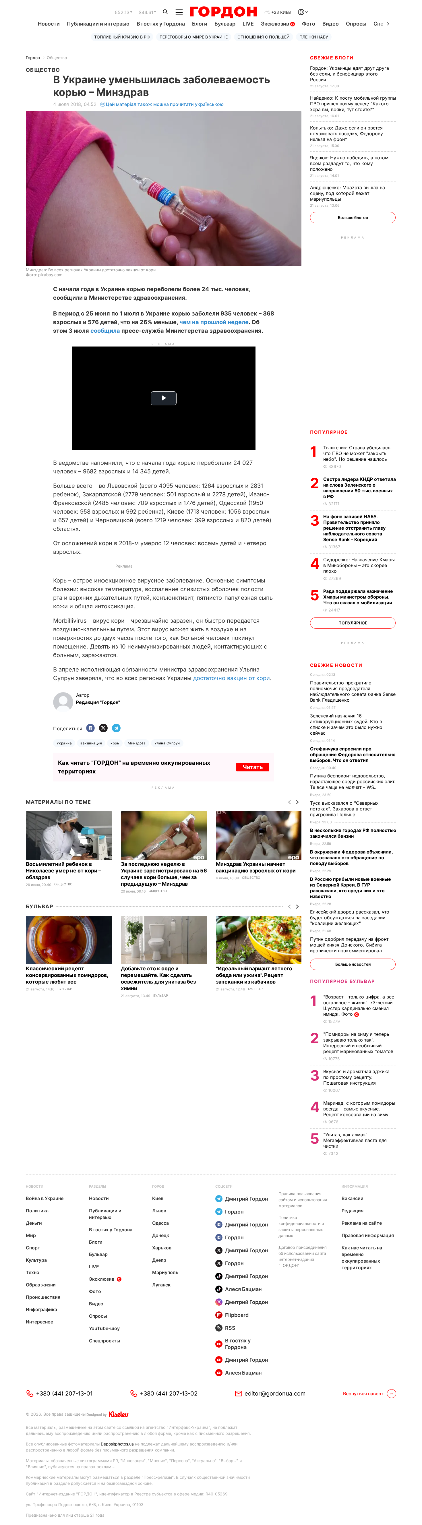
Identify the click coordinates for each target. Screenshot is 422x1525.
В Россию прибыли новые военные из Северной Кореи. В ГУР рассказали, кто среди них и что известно (350, 887)
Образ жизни (41, 1285)
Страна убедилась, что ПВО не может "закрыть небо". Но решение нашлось (357, 453)
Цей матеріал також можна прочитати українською (165, 104)
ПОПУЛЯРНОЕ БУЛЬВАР (342, 981)
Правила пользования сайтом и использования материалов (302, 1199)
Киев (157, 1198)
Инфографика (41, 1309)
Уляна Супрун (167, 743)
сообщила (105, 330)
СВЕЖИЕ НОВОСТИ (336, 665)
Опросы (356, 24)
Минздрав (137, 743)
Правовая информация (368, 1235)
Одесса (160, 1223)
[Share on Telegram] (116, 728)
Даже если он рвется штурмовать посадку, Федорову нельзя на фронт (346, 133)
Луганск (161, 1285)
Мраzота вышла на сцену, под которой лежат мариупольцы (347, 193)
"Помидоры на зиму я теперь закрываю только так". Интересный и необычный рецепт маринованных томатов (359, 1042)
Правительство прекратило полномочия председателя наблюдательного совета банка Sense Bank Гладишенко (353, 691)
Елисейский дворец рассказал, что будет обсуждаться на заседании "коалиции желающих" (349, 917)
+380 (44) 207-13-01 (64, 1393)
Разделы (97, 1186)
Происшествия (43, 1297)
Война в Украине (44, 1198)
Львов (159, 1211)
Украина (64, 743)
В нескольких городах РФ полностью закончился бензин (353, 833)
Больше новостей (353, 964)
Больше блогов (353, 217)
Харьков (161, 1248)
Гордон (33, 57)
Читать (253, 767)
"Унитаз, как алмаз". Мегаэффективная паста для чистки (355, 1140)
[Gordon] (223, 12)
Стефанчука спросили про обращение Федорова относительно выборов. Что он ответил (353, 754)
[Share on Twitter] (103, 728)
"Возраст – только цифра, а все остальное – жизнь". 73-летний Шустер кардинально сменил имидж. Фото (358, 1005)
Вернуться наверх (363, 1393)
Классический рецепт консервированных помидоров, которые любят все (67, 975)
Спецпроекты (104, 1341)
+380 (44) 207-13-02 (169, 1393)
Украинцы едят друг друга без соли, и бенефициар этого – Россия (349, 73)
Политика (37, 1211)
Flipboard (237, 1315)
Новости (49, 24)
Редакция (352, 1211)
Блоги (199, 24)
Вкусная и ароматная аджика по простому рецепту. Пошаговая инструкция (356, 1077)
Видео (330, 24)
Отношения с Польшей (263, 36)
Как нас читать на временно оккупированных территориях (362, 1257)
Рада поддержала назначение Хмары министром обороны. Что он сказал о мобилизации (358, 596)
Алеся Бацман (243, 1289)
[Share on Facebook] (90, 728)
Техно (32, 1272)
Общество (57, 57)
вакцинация (91, 743)
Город (158, 1186)
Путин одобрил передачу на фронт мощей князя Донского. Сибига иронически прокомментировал (349, 944)
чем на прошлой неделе (214, 322)
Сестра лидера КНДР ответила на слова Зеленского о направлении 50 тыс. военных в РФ (359, 487)
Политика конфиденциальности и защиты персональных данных (301, 1226)
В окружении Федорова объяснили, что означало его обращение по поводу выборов (351, 857)
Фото (308, 24)
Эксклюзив (275, 24)
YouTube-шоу (104, 1328)
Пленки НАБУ (313, 36)
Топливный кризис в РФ (122, 36)
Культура (36, 1260)
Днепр (159, 1260)
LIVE (248, 24)
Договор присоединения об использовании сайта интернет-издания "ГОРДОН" (302, 1256)
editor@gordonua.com (275, 1393)
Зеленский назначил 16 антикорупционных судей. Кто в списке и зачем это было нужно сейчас (346, 724)
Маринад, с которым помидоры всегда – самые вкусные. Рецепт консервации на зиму (359, 1108)
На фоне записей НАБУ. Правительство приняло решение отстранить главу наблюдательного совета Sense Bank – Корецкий (354, 528)
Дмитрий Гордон (246, 1199)
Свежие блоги (331, 58)
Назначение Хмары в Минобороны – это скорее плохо (359, 565)
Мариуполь (165, 1272)
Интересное (39, 1322)
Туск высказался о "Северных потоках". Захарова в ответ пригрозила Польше (344, 808)
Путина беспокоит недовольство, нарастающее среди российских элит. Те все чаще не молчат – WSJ (353, 781)
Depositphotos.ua (117, 1443)
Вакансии (352, 1198)
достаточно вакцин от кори (231, 678)
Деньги (34, 1223)
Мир (31, 1235)
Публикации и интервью (98, 24)
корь (115, 743)
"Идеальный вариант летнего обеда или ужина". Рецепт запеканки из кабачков (254, 975)
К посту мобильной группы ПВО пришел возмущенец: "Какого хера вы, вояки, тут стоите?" (353, 103)
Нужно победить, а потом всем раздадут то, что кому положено (349, 163)
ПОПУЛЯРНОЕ (329, 432)
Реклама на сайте (362, 1223)
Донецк (160, 1235)
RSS (230, 1328)
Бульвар (224, 24)
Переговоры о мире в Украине (194, 36)
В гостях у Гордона (161, 24)
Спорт (33, 1248)
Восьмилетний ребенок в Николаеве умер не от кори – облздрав (63, 870)
